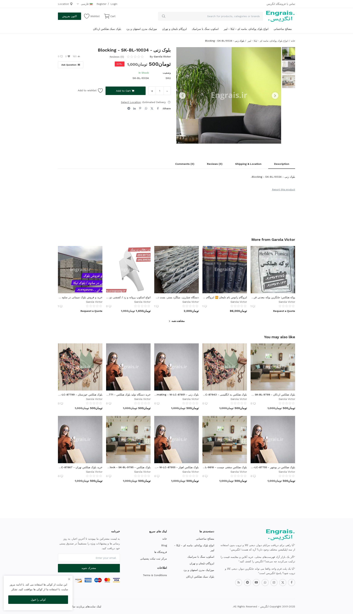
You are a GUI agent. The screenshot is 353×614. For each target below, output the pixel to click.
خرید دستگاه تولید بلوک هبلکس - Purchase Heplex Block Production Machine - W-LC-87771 (128, 394)
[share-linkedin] (134, 108)
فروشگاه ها (160, 551)
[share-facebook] (157, 108)
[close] (69, 579)
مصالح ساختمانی (283, 28)
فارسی (84, 3)
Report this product (283, 189)
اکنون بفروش (69, 16)
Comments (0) (184, 163)
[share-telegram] (128, 108)
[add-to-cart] (289, 358)
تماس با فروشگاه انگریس (281, 3)
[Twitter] (282, 582)
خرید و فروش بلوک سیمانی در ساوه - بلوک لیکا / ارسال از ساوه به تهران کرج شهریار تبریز (80, 297)
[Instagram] (273, 582)
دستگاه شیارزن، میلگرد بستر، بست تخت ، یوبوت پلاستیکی (176, 297)
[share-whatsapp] (146, 108)
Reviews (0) (214, 163)
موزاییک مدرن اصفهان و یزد (141, 28)
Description (281, 163)
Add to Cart (123, 90)
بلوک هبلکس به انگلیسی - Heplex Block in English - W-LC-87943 (224, 394)
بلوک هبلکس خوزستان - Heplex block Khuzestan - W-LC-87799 (80, 394)
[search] (163, 16)
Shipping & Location (248, 163)
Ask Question (68, 65)
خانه (293, 40)
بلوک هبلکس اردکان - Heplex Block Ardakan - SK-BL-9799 (273, 394)
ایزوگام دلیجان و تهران (174, 28)
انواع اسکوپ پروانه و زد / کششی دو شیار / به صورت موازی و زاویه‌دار (128, 297)
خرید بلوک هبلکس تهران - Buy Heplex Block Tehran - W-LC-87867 (80, 467)
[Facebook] (291, 582)
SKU (168, 78)
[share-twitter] (152, 108)
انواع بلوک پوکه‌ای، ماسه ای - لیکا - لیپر (246, 28)
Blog (164, 545)
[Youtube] (256, 582)
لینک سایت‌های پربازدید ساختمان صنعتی (79, 606)
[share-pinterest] (140, 108)
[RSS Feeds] (238, 582)
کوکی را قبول (38, 599)
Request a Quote (284, 310)
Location (64, 3)
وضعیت (167, 72)
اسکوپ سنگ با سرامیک (205, 28)
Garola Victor (162, 56)
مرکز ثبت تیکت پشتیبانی (153, 558)
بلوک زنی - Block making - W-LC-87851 (176, 394)
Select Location (131, 102)
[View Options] (289, 260)
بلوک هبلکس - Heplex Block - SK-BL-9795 (128, 467)
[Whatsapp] (265, 582)
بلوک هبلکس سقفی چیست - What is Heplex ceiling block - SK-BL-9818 (224, 467)
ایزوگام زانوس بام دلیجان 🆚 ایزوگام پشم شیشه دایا (224, 297)
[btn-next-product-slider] (275, 95)
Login (113, 3)
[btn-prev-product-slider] (182, 95)
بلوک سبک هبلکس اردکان (107, 28)
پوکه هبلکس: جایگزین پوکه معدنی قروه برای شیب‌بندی (273, 297)
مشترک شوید (88, 568)
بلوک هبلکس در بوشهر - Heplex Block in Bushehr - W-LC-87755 (273, 467)
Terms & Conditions (155, 575)
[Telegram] (247, 582)
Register (101, 3)
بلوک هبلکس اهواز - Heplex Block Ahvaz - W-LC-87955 (176, 467)
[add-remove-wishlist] (289, 251)
